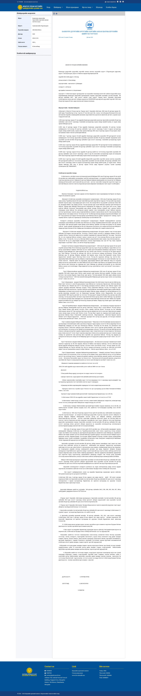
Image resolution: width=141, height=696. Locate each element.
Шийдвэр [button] (57, 7)
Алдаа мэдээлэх (111, 1)
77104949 (20, 1)
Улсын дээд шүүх (77, 673)
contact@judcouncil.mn (32, 1)
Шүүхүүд (99, 7)
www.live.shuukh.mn (78, 675)
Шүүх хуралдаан (72, 7)
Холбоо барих (111, 7)
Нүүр (48, 7)
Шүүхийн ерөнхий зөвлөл (80, 671)
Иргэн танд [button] (86, 7)
